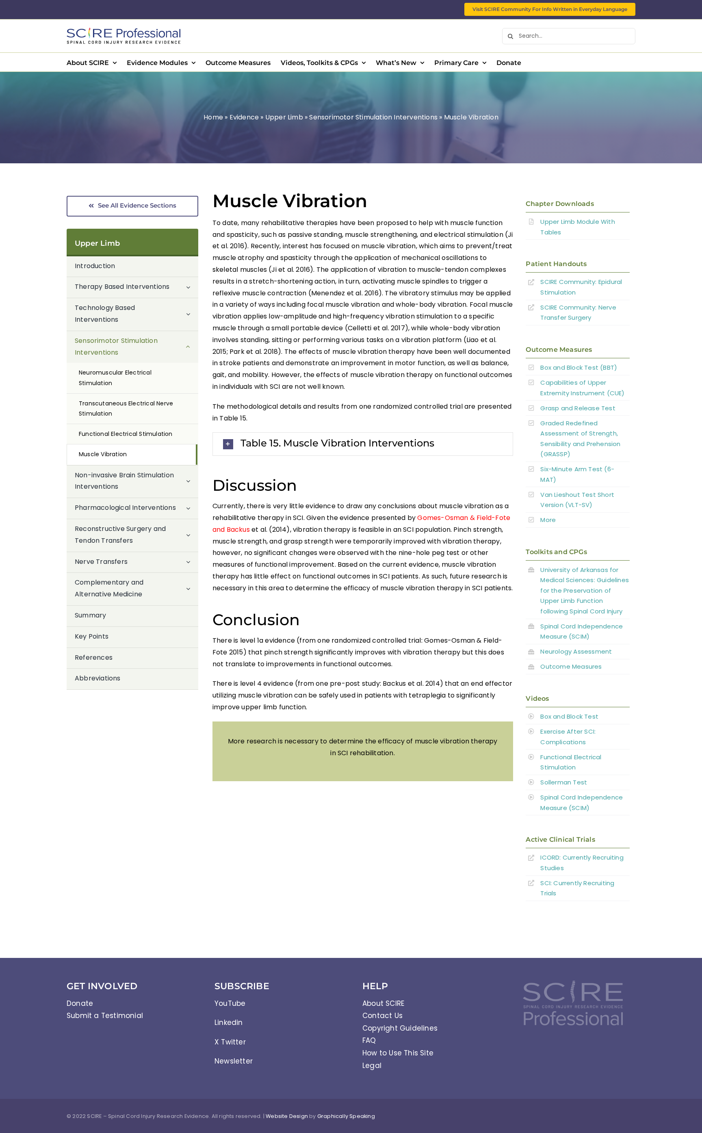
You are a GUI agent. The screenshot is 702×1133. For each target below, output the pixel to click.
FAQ (369, 1040)
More (548, 520)
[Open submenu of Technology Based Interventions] (192, 314)
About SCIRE (383, 1003)
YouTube (229, 1003)
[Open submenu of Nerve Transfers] (192, 562)
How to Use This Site (397, 1053)
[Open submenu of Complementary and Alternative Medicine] (192, 589)
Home (213, 117)
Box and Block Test (569, 716)
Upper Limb (284, 117)
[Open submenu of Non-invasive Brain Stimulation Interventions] (192, 482)
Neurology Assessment (576, 651)
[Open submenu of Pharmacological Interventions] (192, 508)
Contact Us (382, 1015)
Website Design (287, 1116)
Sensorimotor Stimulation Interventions (373, 117)
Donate (80, 1003)
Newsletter (233, 1061)
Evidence (244, 117)
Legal (371, 1065)
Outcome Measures (571, 666)
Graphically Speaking (346, 1116)
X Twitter (230, 1042)
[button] (363, 444)
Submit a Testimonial (105, 1015)
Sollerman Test (563, 782)
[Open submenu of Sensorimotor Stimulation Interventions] (192, 347)
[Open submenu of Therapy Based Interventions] (192, 287)
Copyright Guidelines (400, 1028)
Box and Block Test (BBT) (578, 367)
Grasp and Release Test (577, 408)
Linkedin (228, 1022)
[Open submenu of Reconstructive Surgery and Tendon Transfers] (192, 535)
